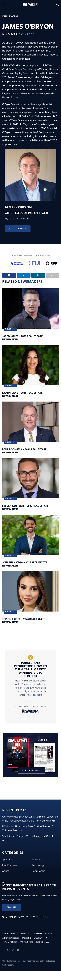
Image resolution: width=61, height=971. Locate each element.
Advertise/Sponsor (10, 938)
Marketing (37, 860)
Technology (38, 865)
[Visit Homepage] (30, 4)
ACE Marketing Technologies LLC (34, 942)
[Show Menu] (3, 4)
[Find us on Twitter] (8, 950)
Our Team (37, 934)
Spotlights (7, 860)
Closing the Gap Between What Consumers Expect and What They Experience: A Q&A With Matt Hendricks (30, 819)
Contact (49, 934)
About (5, 934)
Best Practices (9, 865)
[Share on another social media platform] (52, 275)
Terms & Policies (9, 942)
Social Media (38, 871)
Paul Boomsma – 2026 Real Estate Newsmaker (24, 451)
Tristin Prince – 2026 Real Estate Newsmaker (23, 621)
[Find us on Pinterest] (18, 950)
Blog (13, 934)
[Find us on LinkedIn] (23, 950)
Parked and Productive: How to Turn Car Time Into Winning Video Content (30, 670)
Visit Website (17, 229)
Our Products (24, 934)
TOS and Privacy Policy (38, 916)
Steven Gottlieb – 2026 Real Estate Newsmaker (25, 507)
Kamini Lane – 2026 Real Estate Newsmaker (22, 394)
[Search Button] (57, 4)
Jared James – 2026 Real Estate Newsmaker (22, 338)
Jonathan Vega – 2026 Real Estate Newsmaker (24, 564)
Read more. (37, 695)
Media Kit (26, 938)
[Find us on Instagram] (13, 950)
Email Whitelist (40, 938)
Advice (5, 871)
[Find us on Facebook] (3, 950)
